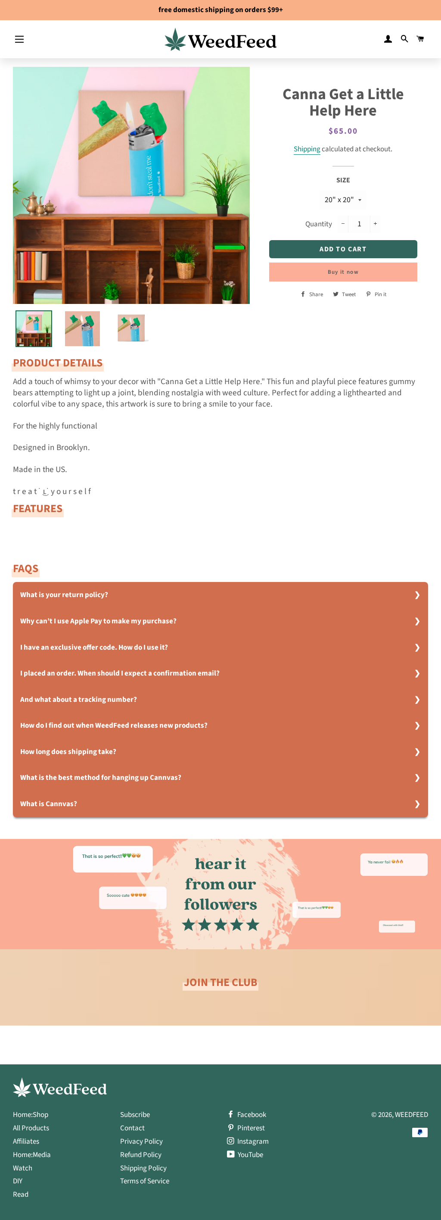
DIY (17, 1181)
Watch (22, 1168)
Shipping (307, 149)
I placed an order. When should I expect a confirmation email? (120, 673)
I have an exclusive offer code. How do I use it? (94, 647)
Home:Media (32, 1155)
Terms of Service (144, 1181)
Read (20, 1194)
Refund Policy (140, 1155)
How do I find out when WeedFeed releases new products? (114, 725)
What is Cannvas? (48, 804)
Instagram (252, 1141)
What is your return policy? (64, 595)
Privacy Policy (141, 1141)
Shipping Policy (143, 1168)
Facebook (251, 1115)
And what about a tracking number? (78, 699)
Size (343, 180)
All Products (31, 1128)
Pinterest (250, 1128)
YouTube (249, 1155)
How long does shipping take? (68, 752)
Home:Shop (30, 1115)
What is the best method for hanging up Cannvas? (100, 778)
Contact (132, 1128)
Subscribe (135, 1115)
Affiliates (26, 1141)
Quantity (318, 224)
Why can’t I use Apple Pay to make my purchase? (98, 621)
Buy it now (343, 272)
